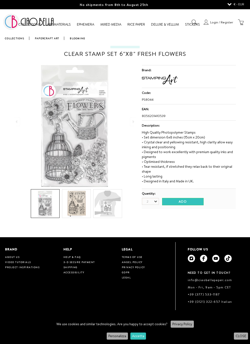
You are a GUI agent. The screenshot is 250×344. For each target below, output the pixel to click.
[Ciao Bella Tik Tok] (228, 258)
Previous (17, 121)
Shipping (70, 267)
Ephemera (85, 24)
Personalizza (117, 336)
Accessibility (73, 272)
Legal (126, 277)
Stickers (192, 24)
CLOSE (241, 336)
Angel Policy (132, 262)
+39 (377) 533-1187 (204, 294)
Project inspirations (22, 267)
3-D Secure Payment (79, 262)
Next (133, 121)
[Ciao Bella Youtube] (215, 258)
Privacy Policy (182, 324)
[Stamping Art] (160, 83)
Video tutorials (18, 262)
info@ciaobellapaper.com (210, 280)
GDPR (126, 272)
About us (12, 257)
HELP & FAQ (72, 257)
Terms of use (132, 257)
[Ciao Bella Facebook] (203, 258)
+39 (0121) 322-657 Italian (210, 301)
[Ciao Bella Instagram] (191, 258)
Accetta (138, 336)
